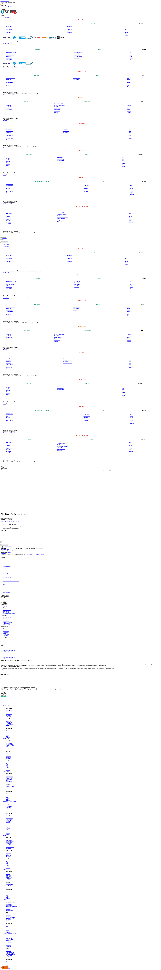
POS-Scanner (77, 55)
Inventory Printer (9, 722)
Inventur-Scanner (77, 53)
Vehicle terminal (9, 779)
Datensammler (8, 85)
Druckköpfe (8, 188)
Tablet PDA (8, 780)
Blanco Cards (8, 854)
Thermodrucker (9, 103)
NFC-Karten (65, 132)
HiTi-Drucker (8, 139)
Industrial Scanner (10, 745)
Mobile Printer (9, 714)
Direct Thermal (9, 938)
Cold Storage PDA (10, 777)
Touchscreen (8, 158)
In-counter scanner (10, 749)
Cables (7, 907)
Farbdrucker (8, 32)
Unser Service (6, 611)
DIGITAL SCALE (10, 910)
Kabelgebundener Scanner (11, 52)
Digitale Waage (8, 189)
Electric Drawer (9, 816)
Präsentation (86, 191)
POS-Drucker (69, 29)
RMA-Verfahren (6, 624)
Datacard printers (9, 845)
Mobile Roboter (9, 192)
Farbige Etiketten (9, 217)
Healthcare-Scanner (78, 52)
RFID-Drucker (69, 32)
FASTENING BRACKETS (11, 906)
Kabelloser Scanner (9, 53)
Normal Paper (9, 821)
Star (125, 26)
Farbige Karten (86, 185)
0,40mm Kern (8, 946)
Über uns (5, 606)
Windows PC (8, 878)
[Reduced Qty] (1, 541)
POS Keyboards (9, 916)
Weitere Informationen (5, 549)
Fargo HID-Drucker (9, 138)
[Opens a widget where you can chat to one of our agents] (4, 967)
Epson (131, 53)
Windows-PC (8, 162)
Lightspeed (129, 105)
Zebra (126, 29)
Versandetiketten (9, 219)
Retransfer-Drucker (9, 131)
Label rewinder (9, 904)
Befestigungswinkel (9, 185)
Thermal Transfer (9, 939)
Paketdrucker (69, 26)
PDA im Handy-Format (10, 78)
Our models (3, 537)
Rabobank (129, 112)
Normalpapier (57, 111)
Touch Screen (8, 875)
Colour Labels (9, 941)
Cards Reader (9, 905)
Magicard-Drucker (9, 135)
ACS (126, 33)
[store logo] (9, 14)
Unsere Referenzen (7, 610)
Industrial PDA (9, 778)
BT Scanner (8, 757)
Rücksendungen (6, 621)
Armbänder (59, 221)
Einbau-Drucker (9, 109)
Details (2, 547)
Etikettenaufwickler (9, 184)
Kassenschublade (6, 632)
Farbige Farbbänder (61, 220)
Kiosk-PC (7, 165)
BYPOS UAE (2, 658)
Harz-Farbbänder (60, 215)
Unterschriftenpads (9, 191)
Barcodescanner (6, 629)
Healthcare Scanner (10, 753)
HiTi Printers (8, 848)
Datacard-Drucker (9, 136)
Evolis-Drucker (8, 363)
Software (85, 192)
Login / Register (6, 244)
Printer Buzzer (9, 819)
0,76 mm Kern (8, 220)
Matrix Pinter (8, 807)
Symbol (126, 32)
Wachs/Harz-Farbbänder (62, 214)
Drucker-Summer (57, 108)
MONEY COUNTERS (10, 917)
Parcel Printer (9, 721)
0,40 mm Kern (8, 223)
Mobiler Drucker (9, 30)
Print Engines (8, 716)
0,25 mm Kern (8, 222)
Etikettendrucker (6, 634)
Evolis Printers (9, 843)
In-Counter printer (10, 811)
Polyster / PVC (9, 940)
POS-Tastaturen (87, 416)
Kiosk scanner (9, 746)
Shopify (128, 108)
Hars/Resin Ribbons (10, 953)
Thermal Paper (9, 820)
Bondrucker (5, 628)
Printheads (8, 909)
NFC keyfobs (8, 856)
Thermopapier (57, 109)
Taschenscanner (9, 58)
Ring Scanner (8, 758)
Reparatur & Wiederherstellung (9, 613)
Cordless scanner (9, 744)
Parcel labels (8, 942)
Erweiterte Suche (4, 238)
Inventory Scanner (10, 754)
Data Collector (9, 781)
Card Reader (8, 853)
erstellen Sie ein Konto (40, 554)
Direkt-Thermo (9, 213)
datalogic (9, 552)
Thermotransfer (9, 444)
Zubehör (56, 112)
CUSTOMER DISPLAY (11, 918)
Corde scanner (9, 743)
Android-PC (8, 164)
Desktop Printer (9, 710)
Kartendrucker (6, 631)
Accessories (8, 822)
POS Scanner (8, 756)
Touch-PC (8, 156)
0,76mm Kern (8, 943)
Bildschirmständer (60, 160)
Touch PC (8, 874)
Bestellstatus (5, 618)
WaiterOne (129, 111)
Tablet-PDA (8, 83)
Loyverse (128, 103)
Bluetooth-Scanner (78, 56)
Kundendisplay (60, 157)
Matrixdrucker (8, 105)
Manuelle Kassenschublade (59, 103)
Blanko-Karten (66, 131)
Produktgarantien (6, 623)
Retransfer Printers (10, 841)
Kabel (7, 416)
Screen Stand (8, 886)
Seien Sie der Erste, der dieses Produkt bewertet (10, 521)
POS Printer (8, 723)
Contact (2, 3)
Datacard (126, 35)
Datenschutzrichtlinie (7, 607)
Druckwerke (8, 33)
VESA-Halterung (60, 159)
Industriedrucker (9, 29)
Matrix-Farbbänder (61, 218)
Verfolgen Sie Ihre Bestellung (6, 6)
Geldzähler (86, 188)
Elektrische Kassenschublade (59, 105)
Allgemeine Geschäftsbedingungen (10, 617)
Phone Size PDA (9, 776)
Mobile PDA (5, 633)
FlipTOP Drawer (9, 818)
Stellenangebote (6, 612)
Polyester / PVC (9, 216)
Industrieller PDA (9, 310)
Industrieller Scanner (10, 55)
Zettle (128, 106)
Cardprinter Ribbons (10, 954)
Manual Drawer (9, 815)
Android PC (8, 879)
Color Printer (8, 715)
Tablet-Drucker (9, 106)
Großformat (8, 161)
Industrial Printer (9, 712)
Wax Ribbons (8, 951)
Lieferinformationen (7, 620)
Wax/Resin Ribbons (10, 952)
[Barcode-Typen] (5, 677)
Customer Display (9, 884)
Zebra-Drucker (8, 132)
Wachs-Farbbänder (60, 212)
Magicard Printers (9, 844)
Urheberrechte (6, 608)
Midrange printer (9, 711)
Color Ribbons (9, 956)
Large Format (9, 877)
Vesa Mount (8, 885)
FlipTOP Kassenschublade (59, 106)
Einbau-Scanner (9, 59)
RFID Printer (8, 725)
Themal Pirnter (9, 806)
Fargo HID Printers (10, 847)
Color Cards (8, 915)
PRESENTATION (10, 919)
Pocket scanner (9, 747)
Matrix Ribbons (9, 955)
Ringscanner (76, 58)
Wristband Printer (9, 724)
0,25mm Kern (8, 945)
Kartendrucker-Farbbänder (62, 217)
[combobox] (6, 237)
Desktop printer (9, 840)
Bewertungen (3, 553)
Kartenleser (65, 129)
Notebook (75, 310)
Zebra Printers (9, 842)
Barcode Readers (8, 546)
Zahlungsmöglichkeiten (7, 622)
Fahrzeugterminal (9, 82)
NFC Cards (8, 855)
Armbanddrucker (70, 30)
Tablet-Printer (9, 808)
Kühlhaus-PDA (9, 79)
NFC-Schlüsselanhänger (67, 363)
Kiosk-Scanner (8, 56)
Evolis (126, 30)
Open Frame (8, 159)
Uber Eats (128, 109)
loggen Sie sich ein (29, 554)
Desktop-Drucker (9, 26)
